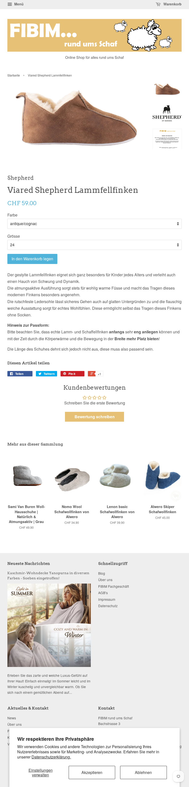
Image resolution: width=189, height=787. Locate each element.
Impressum (106, 599)
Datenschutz (108, 605)
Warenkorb (172, 3)
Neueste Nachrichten (28, 563)
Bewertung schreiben (95, 416)
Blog (101, 573)
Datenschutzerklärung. (51, 757)
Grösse (13, 236)
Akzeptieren (91, 772)
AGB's (103, 592)
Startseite (13, 75)
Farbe (12, 215)
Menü (18, 3)
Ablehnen (143, 772)
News (11, 717)
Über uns (105, 579)
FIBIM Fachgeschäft (113, 586)
